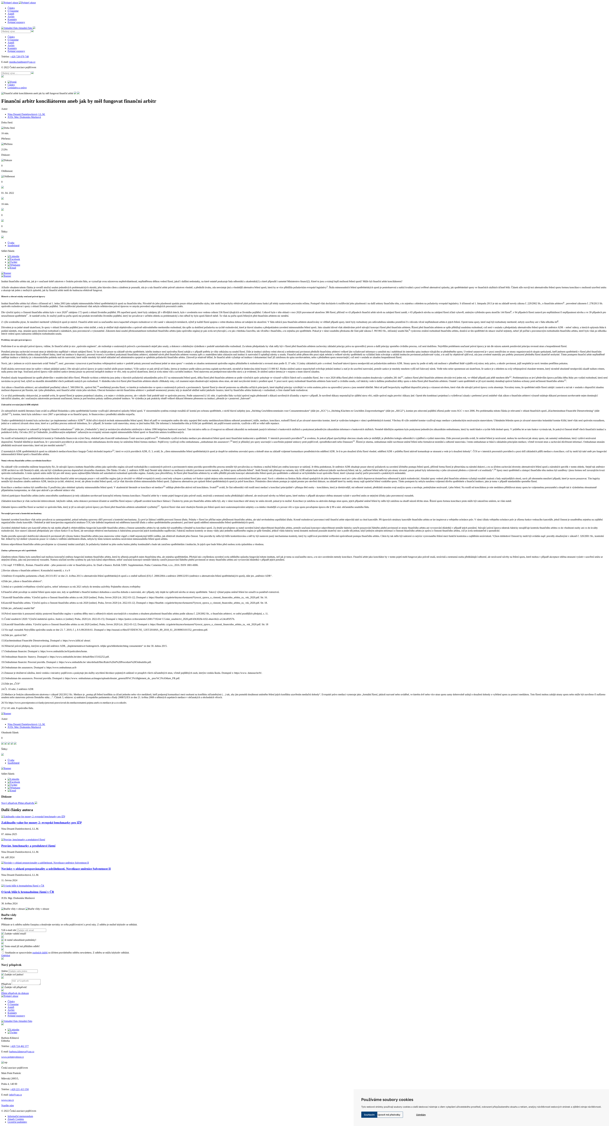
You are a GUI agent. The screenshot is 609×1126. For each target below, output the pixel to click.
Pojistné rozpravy (16, 22)
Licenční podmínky (17, 1122)
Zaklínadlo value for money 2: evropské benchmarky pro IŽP (41, 822)
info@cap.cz (15, 1094)
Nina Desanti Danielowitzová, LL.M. (26, 114)
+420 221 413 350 (19, 1089)
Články (11, 8)
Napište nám (7, 1105)
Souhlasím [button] (369, 1114)
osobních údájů (40, 952)
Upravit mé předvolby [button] (389, 1114)
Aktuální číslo (25, 28)
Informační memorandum (20, 1116)
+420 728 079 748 (19, 56)
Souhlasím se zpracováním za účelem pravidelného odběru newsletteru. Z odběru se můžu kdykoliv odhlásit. (67, 952)
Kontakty (12, 19)
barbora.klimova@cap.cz (21, 1051)
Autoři (11, 13)
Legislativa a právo (17, 87)
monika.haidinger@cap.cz (22, 62)
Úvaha (11, 242)
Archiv (11, 16)
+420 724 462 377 (19, 1046)
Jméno (4, 971)
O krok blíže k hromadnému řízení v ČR (27, 892)
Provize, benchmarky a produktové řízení (28, 845)
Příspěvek (6, 984)
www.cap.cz (7, 1100)
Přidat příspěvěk (26, 803)
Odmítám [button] (421, 1114)
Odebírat (5, 955)
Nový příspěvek (9, 803)
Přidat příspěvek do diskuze (15, 993)
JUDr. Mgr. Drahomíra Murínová (24, 117)
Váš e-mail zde (8, 930)
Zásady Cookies (16, 1119)
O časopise (13, 11)
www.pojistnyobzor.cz (12, 1057)
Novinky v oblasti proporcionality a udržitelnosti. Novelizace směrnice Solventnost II (56, 868)
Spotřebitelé (14, 245)
